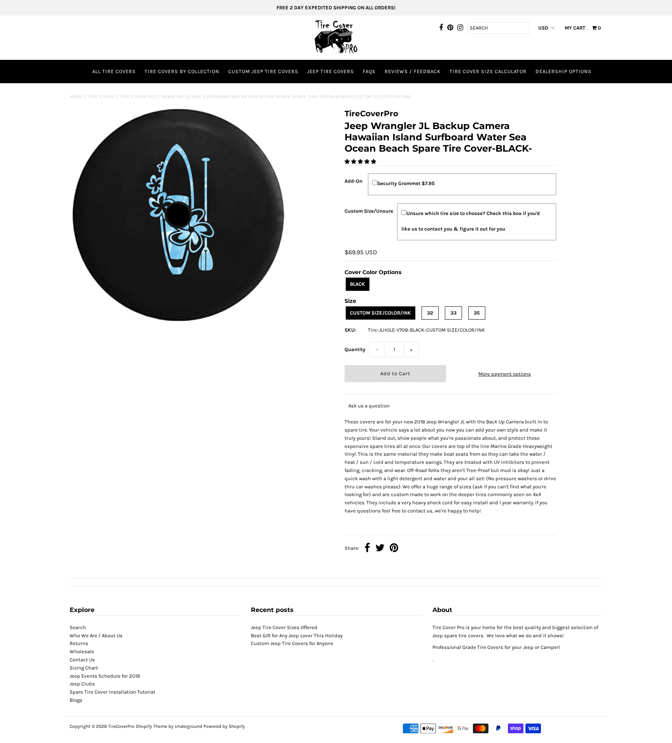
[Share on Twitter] (380, 549)
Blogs (76, 700)
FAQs (369, 71)
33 (453, 313)
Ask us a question (369, 406)
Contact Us (82, 660)
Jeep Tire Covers (330, 71)
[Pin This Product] (394, 549)
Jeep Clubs (82, 684)
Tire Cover (101, 96)
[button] (361, 161)
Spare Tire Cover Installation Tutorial (112, 692)
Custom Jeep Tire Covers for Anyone (292, 643)
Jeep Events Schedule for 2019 (105, 676)
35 (477, 313)
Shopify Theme (151, 726)
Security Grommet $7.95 (406, 183)
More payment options (504, 374)
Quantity (355, 349)
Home (76, 96)
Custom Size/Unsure (369, 211)
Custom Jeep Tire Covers (263, 71)
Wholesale (82, 651)
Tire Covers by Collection (182, 71)
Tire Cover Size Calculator (488, 71)
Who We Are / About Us (96, 635)
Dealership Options (564, 71)
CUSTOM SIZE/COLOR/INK (380, 313)
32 (430, 313)
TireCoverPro (122, 726)
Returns (79, 643)
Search (78, 627)
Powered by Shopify (224, 726)
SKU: (350, 330)
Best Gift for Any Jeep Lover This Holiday (297, 635)
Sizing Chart (84, 668)
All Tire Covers (114, 71)
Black (357, 284)
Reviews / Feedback (413, 71)
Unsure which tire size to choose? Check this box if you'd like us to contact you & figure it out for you (470, 221)
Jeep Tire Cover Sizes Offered (284, 627)
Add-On (353, 181)
